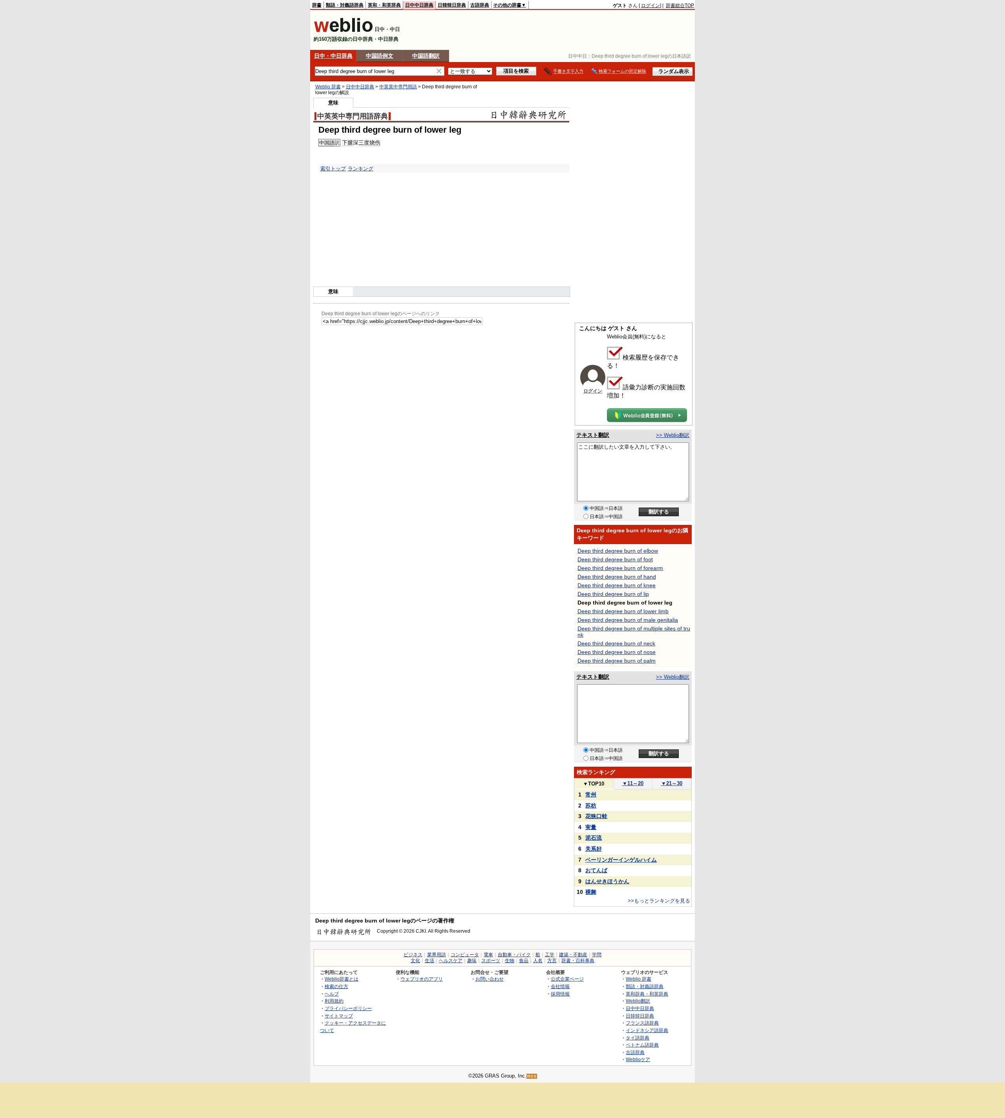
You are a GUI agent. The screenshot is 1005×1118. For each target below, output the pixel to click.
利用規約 (334, 1000)
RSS (532, 1076)
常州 (590, 794)
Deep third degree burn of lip (613, 594)
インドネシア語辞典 (647, 1030)
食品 (523, 960)
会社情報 (560, 986)
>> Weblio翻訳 (672, 435)
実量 (590, 827)
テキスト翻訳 (592, 435)
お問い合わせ (489, 978)
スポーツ (490, 960)
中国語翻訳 (426, 56)
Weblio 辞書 (328, 86)
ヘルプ (332, 993)
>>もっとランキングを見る (659, 901)
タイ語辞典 (637, 1037)
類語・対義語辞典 (345, 5)
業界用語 (436, 954)
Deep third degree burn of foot (615, 559)
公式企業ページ (567, 978)
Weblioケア (638, 1059)
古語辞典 (479, 5)
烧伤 (374, 142)
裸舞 (590, 892)
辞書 (317, 5)
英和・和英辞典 (384, 5)
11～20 (632, 783)
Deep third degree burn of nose (616, 652)
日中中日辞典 (419, 5)
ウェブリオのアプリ (421, 978)
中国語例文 (379, 56)
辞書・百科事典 (577, 960)
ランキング (360, 169)
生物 (509, 960)
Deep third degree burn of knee (616, 585)
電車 (488, 954)
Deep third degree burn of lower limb (623, 611)
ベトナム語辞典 (642, 1044)
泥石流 (593, 838)
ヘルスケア (450, 960)
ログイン (650, 5)
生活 (429, 960)
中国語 (326, 143)
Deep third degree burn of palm (616, 661)
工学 (549, 954)
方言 (552, 960)
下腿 (347, 142)
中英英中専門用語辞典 (352, 116)
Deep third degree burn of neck (616, 643)
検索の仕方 (336, 986)
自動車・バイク (514, 954)
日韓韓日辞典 (452, 5)
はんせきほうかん (607, 881)
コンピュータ (465, 954)
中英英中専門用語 (398, 86)
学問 (596, 954)
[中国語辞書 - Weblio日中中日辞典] (343, 30)
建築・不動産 (573, 954)
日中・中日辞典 (333, 56)
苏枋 (590, 805)
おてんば (596, 870)
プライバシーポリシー (348, 1008)
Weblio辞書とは (341, 978)
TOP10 (593, 784)
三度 (363, 142)
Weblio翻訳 (638, 1000)
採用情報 (560, 993)
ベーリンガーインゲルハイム (621, 860)
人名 (538, 960)
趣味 (472, 960)
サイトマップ (339, 1015)
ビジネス (413, 954)
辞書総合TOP (680, 5)
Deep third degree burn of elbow (617, 551)
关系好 (593, 849)
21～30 (671, 783)
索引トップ (333, 169)
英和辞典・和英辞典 (647, 993)
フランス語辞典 (642, 1022)
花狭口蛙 (596, 816)
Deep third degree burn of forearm (620, 568)
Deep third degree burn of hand (616, 577)
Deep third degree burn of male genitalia (627, 620)
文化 (415, 960)
